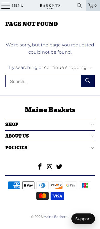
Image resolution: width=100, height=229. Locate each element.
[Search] (79, 5)
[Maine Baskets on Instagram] (50, 167)
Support (83, 218)
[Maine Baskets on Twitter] (59, 167)
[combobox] (50, 81)
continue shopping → (68, 67)
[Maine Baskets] (50, 5)
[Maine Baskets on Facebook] (40, 167)
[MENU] (3, 5)
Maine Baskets (55, 217)
